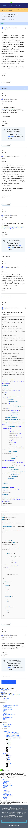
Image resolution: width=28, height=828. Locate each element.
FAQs (4, 720)
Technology (6, 781)
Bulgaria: (13, 736)
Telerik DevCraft (4, 689)
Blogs (4, 712)
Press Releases (7, 784)
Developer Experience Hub (10, 705)
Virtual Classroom (8, 717)
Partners (5, 716)
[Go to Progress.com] (5, 770)
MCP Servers (3, 695)
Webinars (5, 713)
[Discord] (7, 751)
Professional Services (9, 714)
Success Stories (7, 725)
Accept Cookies (14, 821)
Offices (5, 788)
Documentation (7, 707)
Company (5, 780)
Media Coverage (7, 785)
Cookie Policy (12, 815)
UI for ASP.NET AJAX (15, 5)
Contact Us (6, 731)
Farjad (5, 27)
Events (5, 718)
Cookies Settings (14, 825)
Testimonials (6, 726)
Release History (7, 709)
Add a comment (6, 82)
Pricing (5, 700)
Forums (5, 710)
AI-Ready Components (14, 695)
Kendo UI (2, 692)
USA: (12, 732)
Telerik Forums (6, 5)
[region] (14, 816)
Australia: (13, 738)
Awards (5, 782)
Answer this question (9, 682)
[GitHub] (7, 749)
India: (12, 735)
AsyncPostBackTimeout (7, 109)
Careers (5, 786)
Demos (5, 706)
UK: (12, 734)
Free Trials (6, 698)
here (2, 58)
